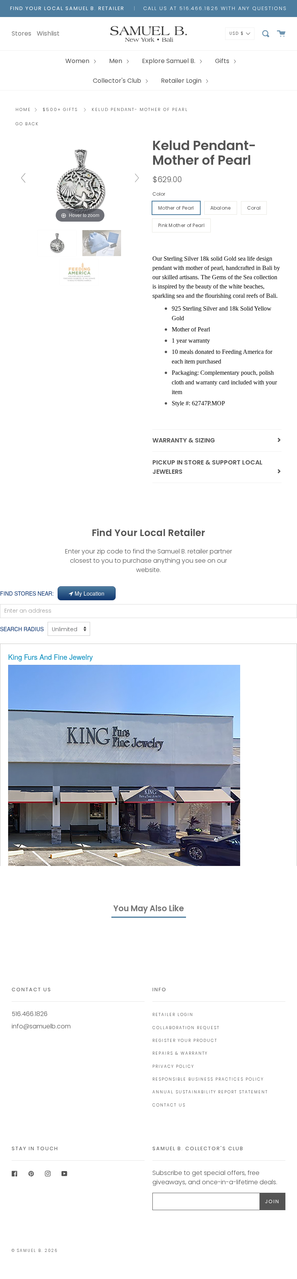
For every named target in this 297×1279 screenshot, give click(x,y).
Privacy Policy (173, 1066)
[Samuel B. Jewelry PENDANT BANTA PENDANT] (102, 243)
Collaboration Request (186, 1028)
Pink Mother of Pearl (181, 225)
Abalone (220, 208)
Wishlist (48, 33)
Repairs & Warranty (180, 1053)
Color (158, 194)
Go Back (27, 124)
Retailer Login (182, 80)
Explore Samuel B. (169, 60)
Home (23, 109)
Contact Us (169, 1105)
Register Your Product (184, 1040)
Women (78, 60)
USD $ (236, 33)
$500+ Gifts (60, 109)
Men (116, 60)
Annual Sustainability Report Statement (210, 1092)
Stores (21, 33)
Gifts (223, 60)
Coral (254, 208)
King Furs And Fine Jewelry (50, 657)
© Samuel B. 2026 (35, 1250)
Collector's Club (118, 80)
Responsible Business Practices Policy (208, 1079)
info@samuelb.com (41, 1026)
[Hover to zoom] (80, 181)
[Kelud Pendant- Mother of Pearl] (58, 243)
